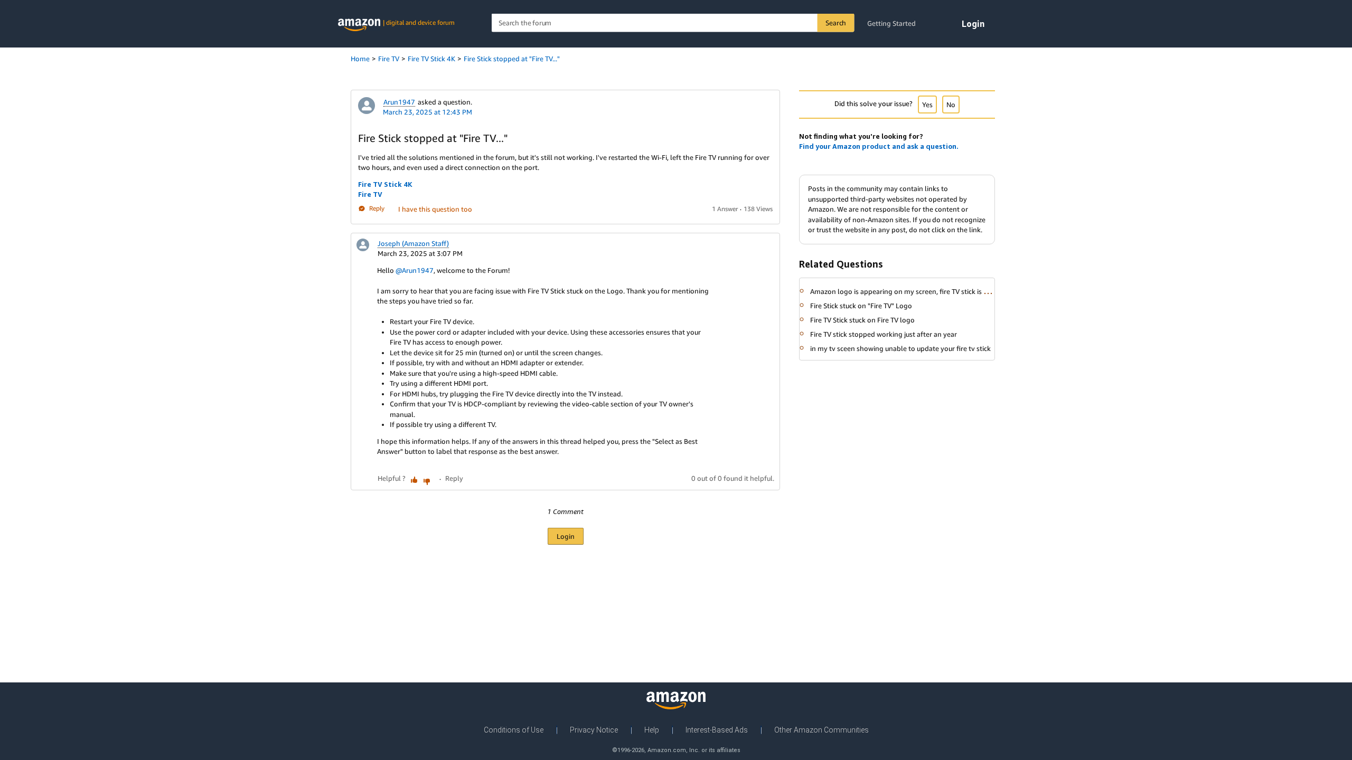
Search (835, 22)
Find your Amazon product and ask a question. (879, 146)
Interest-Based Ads (717, 730)
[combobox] (673, 23)
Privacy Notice (594, 730)
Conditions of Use (513, 730)
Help (651, 730)
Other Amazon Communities (821, 730)
